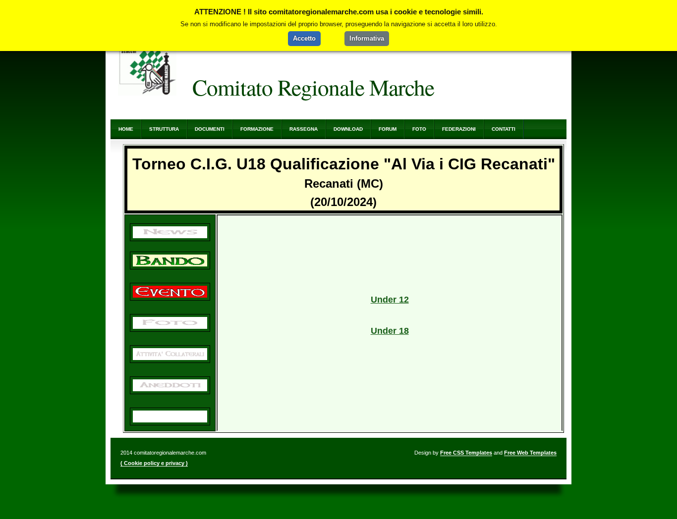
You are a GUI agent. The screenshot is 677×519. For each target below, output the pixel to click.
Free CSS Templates (466, 453)
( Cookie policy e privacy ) (154, 463)
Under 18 (390, 331)
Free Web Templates (530, 453)
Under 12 (390, 300)
